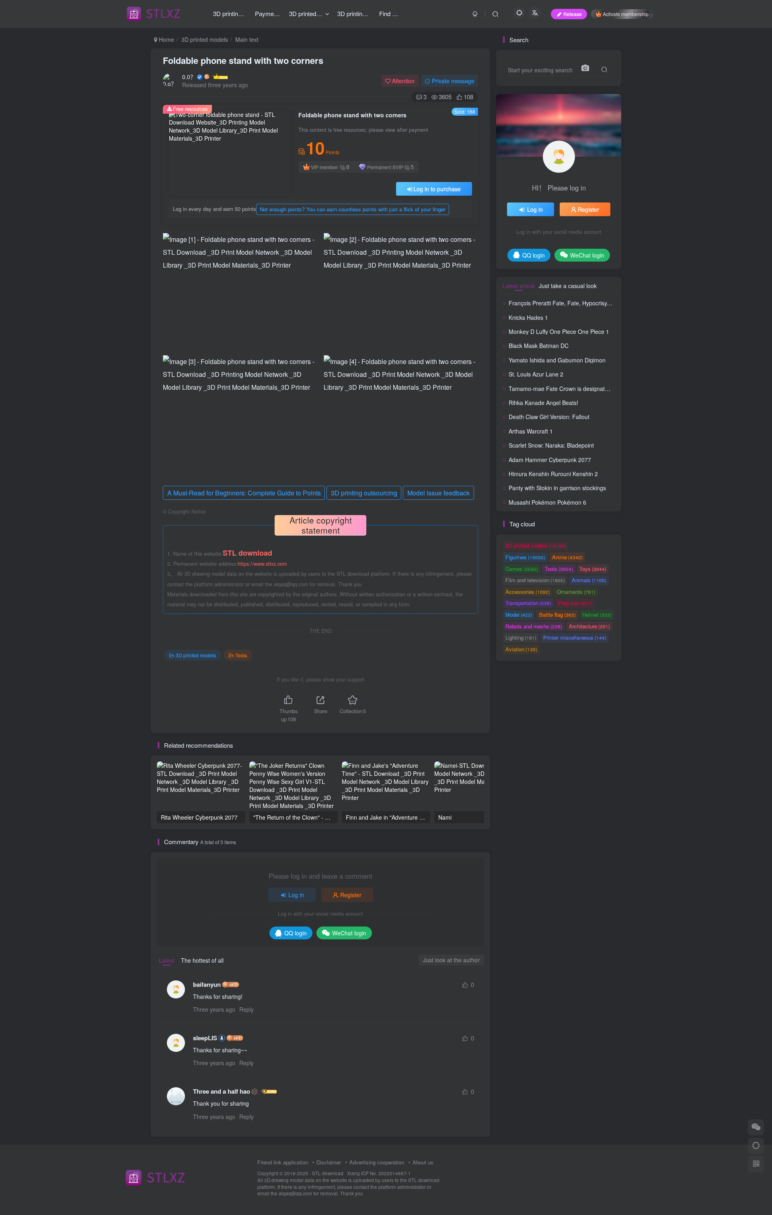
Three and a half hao (221, 1091)
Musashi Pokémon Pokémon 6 (547, 502)
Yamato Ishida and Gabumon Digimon (557, 360)
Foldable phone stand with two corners (243, 60)
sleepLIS (205, 1038)
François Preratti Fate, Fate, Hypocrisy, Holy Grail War (578, 303)
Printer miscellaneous (574, 637)
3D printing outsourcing (364, 492)
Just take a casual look (568, 286)
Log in (296, 895)
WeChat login (349, 933)
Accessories (527, 591)
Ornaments (576, 591)
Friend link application (282, 1162)
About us (423, 1162)
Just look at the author (451, 960)
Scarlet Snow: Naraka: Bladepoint (551, 445)
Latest (167, 960)
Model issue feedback (438, 492)
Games (521, 569)
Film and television (535, 580)
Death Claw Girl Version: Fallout (549, 417)
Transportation (528, 603)
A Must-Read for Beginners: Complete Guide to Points (244, 492)
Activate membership (626, 13)
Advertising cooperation (376, 1162)
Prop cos (575, 603)
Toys (592, 569)
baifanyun (207, 984)
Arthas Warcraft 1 (531, 431)
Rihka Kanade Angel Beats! (543, 403)
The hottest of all (202, 960)
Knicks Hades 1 (528, 317)
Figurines (525, 557)
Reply (246, 1009)
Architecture (589, 626)
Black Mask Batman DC (539, 346)
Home (165, 39)
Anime (567, 557)
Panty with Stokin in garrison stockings (557, 488)
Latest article (518, 286)
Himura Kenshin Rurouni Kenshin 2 (553, 474)
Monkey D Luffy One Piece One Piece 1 (559, 331)
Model (518, 614)
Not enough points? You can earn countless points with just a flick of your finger (353, 209)
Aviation (521, 649)
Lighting (520, 637)
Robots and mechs (533, 626)
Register (350, 895)
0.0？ (189, 77)
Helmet (597, 614)
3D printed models (204, 39)
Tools (241, 655)
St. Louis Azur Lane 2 (536, 374)
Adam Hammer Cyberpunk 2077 (550, 460)
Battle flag (557, 614)
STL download (328, 1173)
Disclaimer (328, 1162)
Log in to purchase (437, 189)
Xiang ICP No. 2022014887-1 (379, 1173)
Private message (453, 81)
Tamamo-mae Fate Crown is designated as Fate (570, 389)
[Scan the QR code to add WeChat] (756, 1127)
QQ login (295, 933)
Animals (589, 580)
